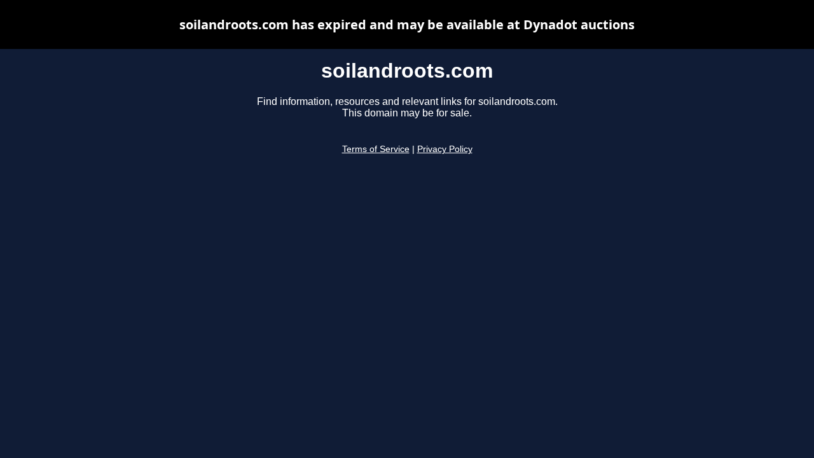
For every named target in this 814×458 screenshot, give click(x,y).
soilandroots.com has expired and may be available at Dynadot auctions (407, 24)
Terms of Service (376, 149)
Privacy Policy (445, 149)
